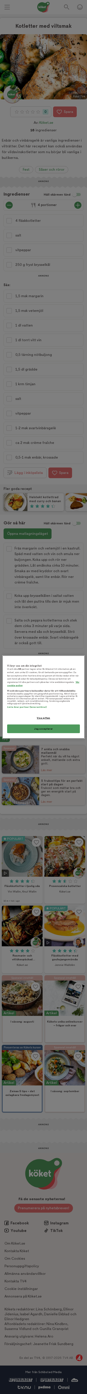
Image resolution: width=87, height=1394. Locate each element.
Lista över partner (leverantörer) (27, 707)
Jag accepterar (43, 729)
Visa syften (43, 718)
